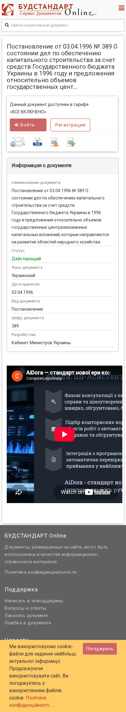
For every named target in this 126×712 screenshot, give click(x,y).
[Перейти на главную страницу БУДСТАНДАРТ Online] (51, 9)
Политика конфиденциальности (41, 572)
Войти (27, 124)
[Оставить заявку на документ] (63, 142)
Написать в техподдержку (34, 601)
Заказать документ (27, 615)
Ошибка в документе (28, 623)
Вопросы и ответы (25, 608)
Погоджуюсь (99, 648)
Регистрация (70, 124)
